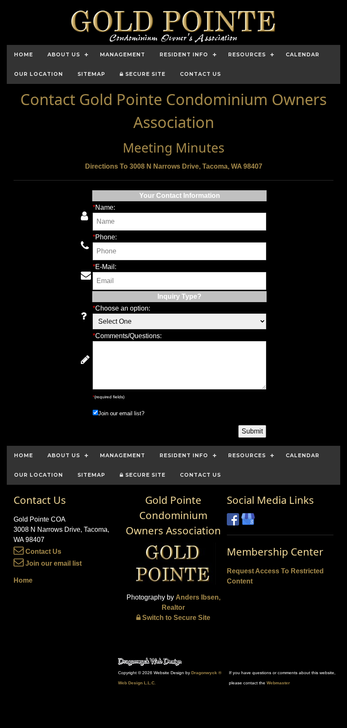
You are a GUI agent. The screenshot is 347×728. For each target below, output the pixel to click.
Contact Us (42, 551)
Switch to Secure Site (175, 617)
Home (23, 580)
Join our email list (53, 563)
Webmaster (278, 683)
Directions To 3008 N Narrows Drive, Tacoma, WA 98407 (173, 166)
